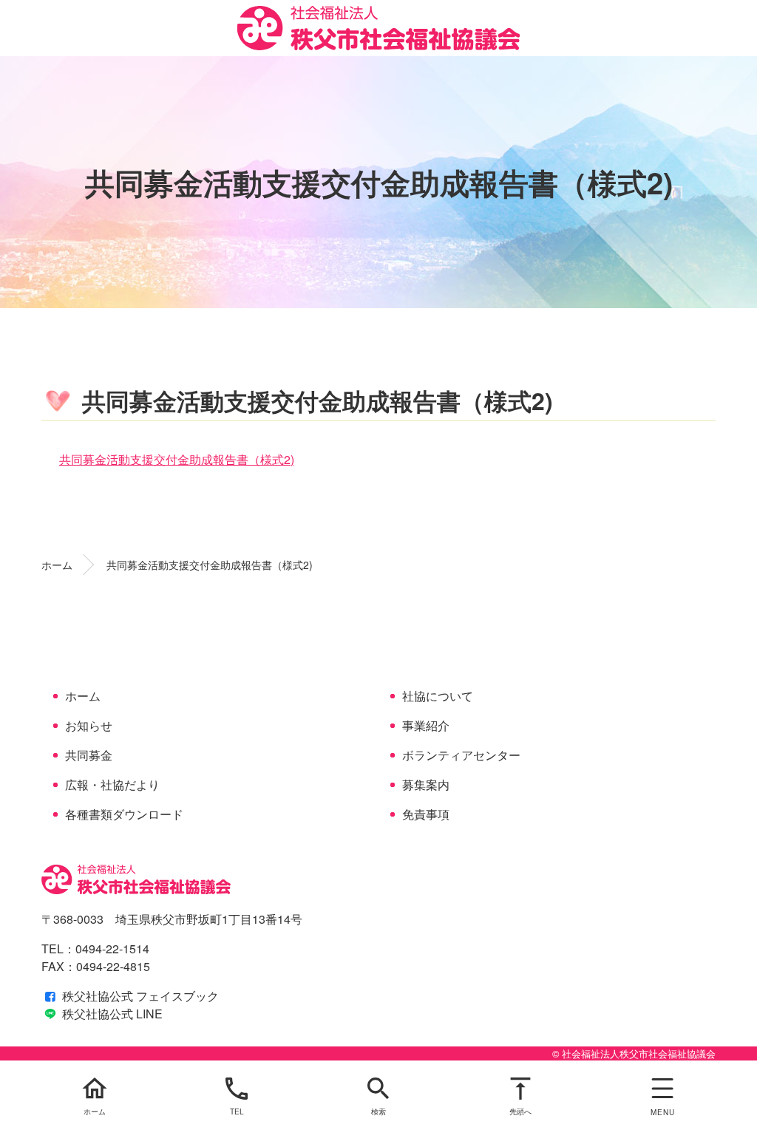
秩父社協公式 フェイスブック (139, 995)
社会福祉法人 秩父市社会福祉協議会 (378, 28)
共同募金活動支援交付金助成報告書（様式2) (176, 459)
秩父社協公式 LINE (111, 1013)
